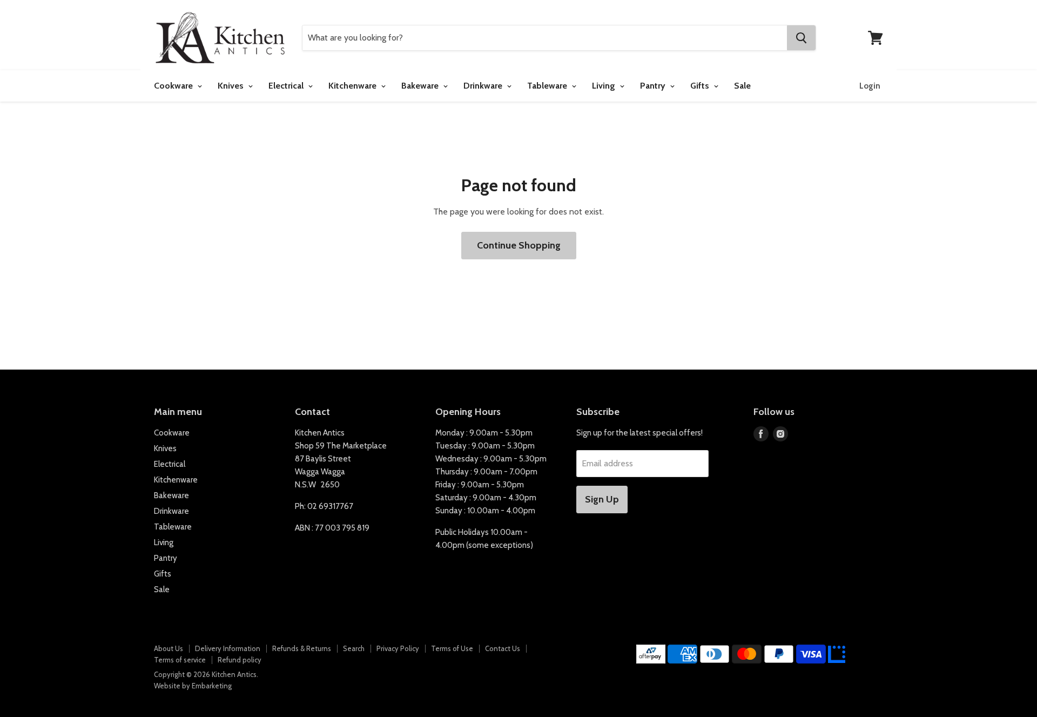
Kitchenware (353, 86)
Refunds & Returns (301, 648)
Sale (742, 86)
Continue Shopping (519, 245)
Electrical (287, 86)
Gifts (700, 86)
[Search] (801, 37)
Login (869, 86)
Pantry (654, 86)
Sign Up (602, 499)
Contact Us (502, 648)
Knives (232, 86)
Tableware (548, 86)
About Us (168, 648)
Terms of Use (452, 648)
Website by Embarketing (193, 685)
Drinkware (483, 86)
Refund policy (239, 659)
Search (354, 648)
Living (604, 86)
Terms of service (180, 659)
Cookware (174, 86)
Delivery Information (227, 648)
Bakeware (421, 86)
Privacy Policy (397, 648)
